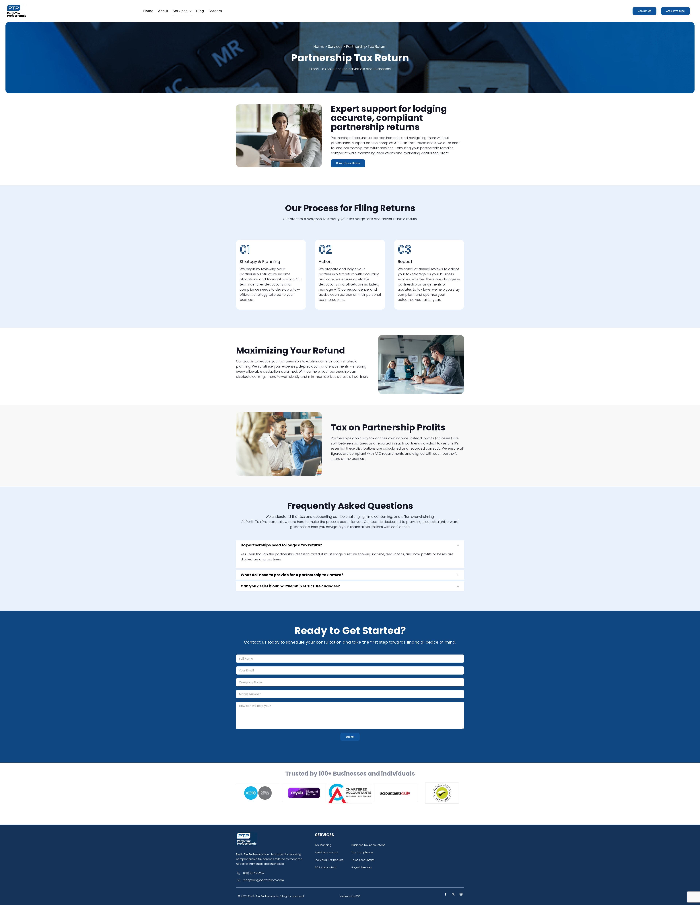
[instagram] (461, 894)
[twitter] (453, 894)
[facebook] (446, 894)
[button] (350, 545)
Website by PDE (350, 896)
